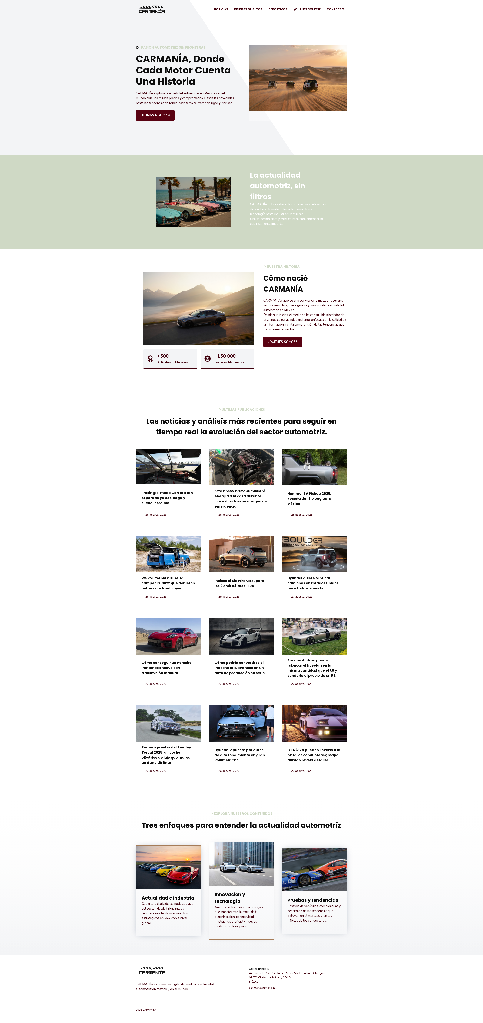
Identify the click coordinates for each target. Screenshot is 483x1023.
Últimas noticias (155, 115)
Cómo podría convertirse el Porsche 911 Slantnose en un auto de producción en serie (240, 667)
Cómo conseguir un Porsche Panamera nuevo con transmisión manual (167, 667)
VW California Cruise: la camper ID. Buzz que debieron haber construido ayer (168, 583)
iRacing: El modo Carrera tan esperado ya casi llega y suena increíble (167, 497)
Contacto (335, 9)
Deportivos (277, 9)
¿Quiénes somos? (307, 9)
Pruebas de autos (248, 9)
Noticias (221, 9)
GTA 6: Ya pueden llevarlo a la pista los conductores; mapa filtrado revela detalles (313, 755)
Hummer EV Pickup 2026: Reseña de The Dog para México (309, 498)
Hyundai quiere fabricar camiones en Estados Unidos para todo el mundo (312, 583)
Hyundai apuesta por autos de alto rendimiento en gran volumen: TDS (240, 755)
